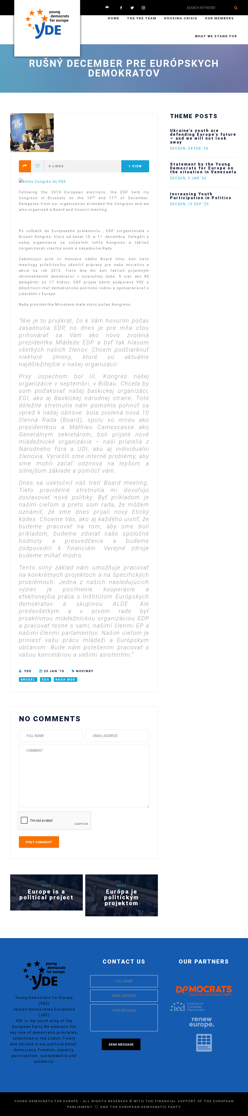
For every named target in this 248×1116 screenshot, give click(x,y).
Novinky (84, 671)
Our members (219, 18)
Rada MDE (65, 679)
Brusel (28, 679)
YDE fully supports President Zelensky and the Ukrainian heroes (215, 192)
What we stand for (216, 36)
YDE (28, 671)
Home (113, 18)
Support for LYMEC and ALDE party (199, 158)
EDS (45, 679)
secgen (178, 141)
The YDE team (141, 18)
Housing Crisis (180, 18)
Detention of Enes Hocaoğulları (192, 132)
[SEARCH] (236, 8)
